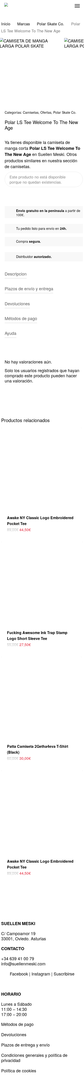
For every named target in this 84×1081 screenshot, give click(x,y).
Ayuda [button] (10, 333)
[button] (77, 5)
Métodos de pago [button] (21, 318)
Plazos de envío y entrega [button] (29, 288)
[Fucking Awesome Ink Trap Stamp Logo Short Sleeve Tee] (42, 583)
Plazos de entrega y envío (25, 1045)
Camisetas (30, 112)
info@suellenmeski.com (23, 963)
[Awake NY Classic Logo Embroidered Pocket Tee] (41, 468)
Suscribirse (64, 974)
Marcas (23, 23)
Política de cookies (18, 1070)
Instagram (41, 974)
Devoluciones (13, 1034)
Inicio (5, 23)
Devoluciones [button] (17, 303)
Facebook (19, 974)
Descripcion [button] (16, 274)
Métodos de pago (17, 1024)
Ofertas (45, 112)
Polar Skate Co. (50, 23)
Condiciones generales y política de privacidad (34, 1057)
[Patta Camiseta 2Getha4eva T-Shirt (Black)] (41, 697)
